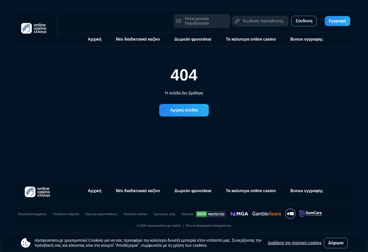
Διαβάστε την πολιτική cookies (294, 243)
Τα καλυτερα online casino (251, 39)
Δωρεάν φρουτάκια (192, 39)
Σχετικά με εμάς (164, 214)
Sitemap (187, 214)
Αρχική (94, 39)
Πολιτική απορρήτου (32, 214)
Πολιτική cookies (136, 214)
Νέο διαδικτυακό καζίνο (138, 39)
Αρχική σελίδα (184, 110)
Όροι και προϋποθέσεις (101, 214)
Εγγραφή (337, 21)
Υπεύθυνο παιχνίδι (66, 214)
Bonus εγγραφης (306, 39)
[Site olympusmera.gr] (35, 28)
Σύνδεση (304, 21)
